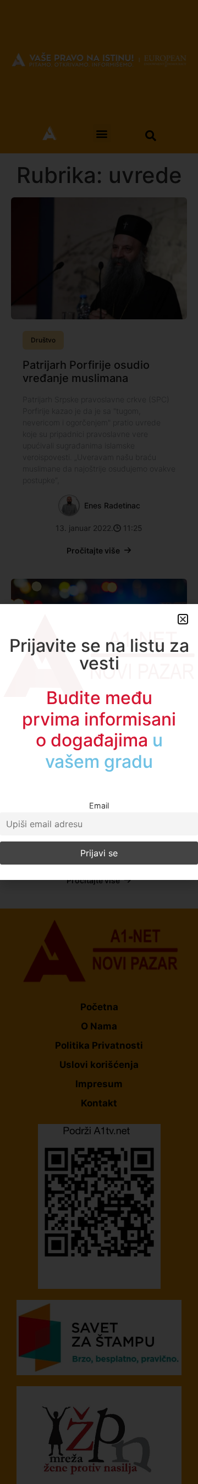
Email (99, 805)
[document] (99, 742)
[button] (183, 619)
